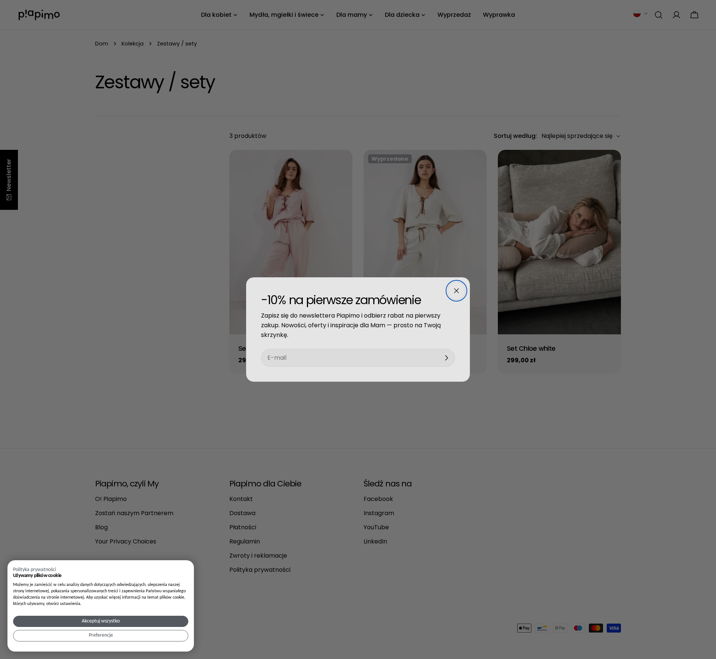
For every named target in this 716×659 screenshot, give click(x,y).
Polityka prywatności (34, 569)
